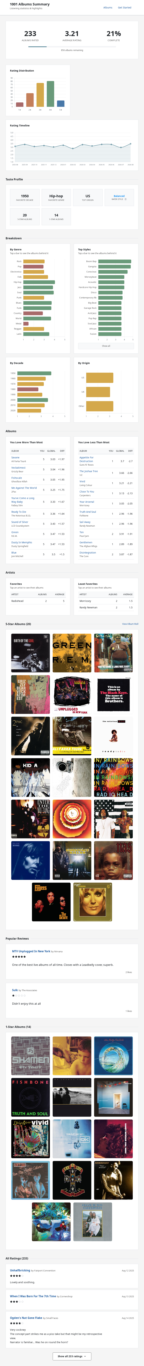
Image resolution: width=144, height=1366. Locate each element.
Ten (82, 532)
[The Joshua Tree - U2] (72, 1097)
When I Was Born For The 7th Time (33, 1296)
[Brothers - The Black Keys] (113, 694)
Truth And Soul (88, 511)
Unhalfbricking (20, 1270)
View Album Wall (130, 623)
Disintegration (88, 552)
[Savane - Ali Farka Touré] (72, 736)
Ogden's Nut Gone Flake (26, 1318)
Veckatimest (18, 467)
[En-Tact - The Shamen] (30, 1056)
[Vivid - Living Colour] (30, 1138)
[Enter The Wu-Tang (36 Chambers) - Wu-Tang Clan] (30, 819)
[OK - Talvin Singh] (72, 1138)
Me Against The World (24, 488)
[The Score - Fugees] (51, 902)
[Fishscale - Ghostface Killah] (72, 860)
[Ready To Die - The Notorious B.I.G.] (113, 736)
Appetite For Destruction (87, 459)
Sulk (15, 990)
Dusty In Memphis (21, 542)
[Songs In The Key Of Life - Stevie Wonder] (72, 819)
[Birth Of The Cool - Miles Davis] (30, 653)
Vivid (82, 481)
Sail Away (85, 522)
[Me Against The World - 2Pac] (30, 736)
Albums (107, 7)
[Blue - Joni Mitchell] (30, 860)
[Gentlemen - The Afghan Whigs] (72, 1056)
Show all (106, 345)
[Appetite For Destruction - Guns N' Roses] (72, 1180)
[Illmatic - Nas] (113, 860)
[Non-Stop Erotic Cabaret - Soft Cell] (30, 1180)
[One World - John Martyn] (113, 1056)
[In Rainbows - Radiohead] (113, 777)
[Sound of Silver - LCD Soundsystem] (72, 777)
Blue (14, 552)
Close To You (87, 491)
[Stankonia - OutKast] (113, 819)
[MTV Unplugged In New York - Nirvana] (72, 694)
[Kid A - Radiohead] (30, 777)
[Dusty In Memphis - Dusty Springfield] (92, 902)
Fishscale (16, 477)
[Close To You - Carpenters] (92, 1221)
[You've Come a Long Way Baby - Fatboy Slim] (113, 653)
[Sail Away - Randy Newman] (113, 1138)
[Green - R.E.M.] (72, 653)
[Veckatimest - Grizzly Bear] (30, 694)
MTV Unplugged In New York (31, 951)
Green (14, 532)
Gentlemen (86, 542)
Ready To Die (18, 511)
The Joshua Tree (89, 471)
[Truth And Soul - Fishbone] (30, 1097)
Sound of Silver (19, 522)
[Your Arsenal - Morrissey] (113, 1180)
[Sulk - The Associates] (51, 1221)
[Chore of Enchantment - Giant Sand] (113, 1097)
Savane (15, 457)
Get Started (124, 7)
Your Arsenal (87, 501)
